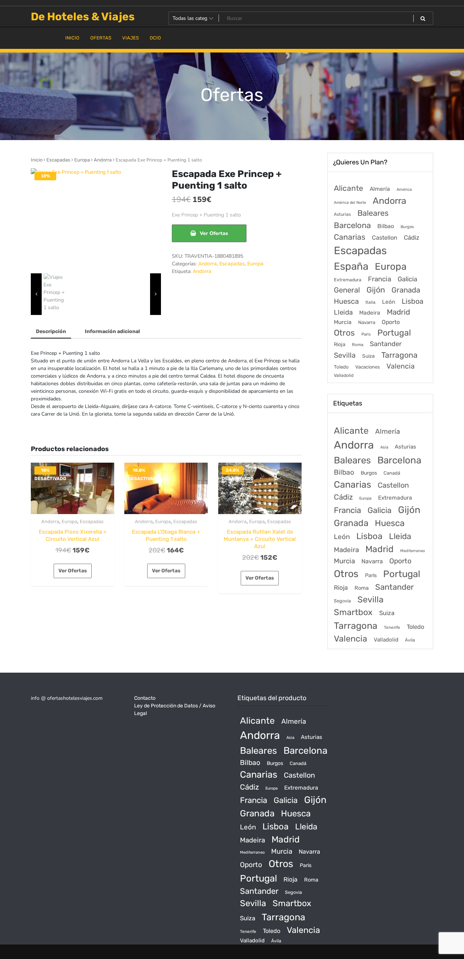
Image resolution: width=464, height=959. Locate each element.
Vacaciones (367, 367)
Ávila (410, 640)
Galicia (407, 279)
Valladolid (343, 375)
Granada (406, 290)
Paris (366, 334)
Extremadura (347, 279)
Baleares (373, 213)
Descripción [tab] (51, 331)
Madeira (369, 313)
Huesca (346, 301)
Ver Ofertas (214, 233)
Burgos (407, 226)
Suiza (368, 356)
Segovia (342, 600)
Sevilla (345, 355)
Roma (357, 344)
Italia (370, 302)
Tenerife (392, 627)
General (347, 290)
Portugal (394, 333)
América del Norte (350, 202)
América (404, 189)
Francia (379, 279)
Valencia (400, 366)
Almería (380, 188)
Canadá (392, 473)
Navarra (366, 322)
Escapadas (58, 160)
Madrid (398, 312)
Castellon (384, 237)
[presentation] (36, 294)
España (351, 266)
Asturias (342, 214)
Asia (384, 447)
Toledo (341, 367)
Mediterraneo (412, 550)
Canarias (349, 236)
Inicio (36, 160)
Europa (82, 160)
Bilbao (385, 226)
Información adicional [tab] (112, 331)
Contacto (145, 698)
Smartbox (353, 612)
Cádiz (411, 237)
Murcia (343, 322)
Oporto (391, 322)
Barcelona (352, 225)
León (388, 302)
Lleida (343, 312)
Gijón (375, 289)
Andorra (103, 160)
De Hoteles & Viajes (83, 16)
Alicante (348, 188)
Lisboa (412, 301)
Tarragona (399, 354)
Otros (344, 333)
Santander (386, 344)
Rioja (339, 344)
